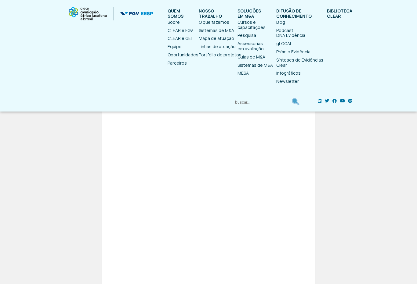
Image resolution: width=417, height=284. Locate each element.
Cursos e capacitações (252, 24)
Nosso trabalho (210, 14)
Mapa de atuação (216, 38)
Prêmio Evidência (293, 52)
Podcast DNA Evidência (290, 32)
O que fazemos (214, 22)
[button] (295, 102)
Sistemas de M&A (216, 30)
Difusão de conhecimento (294, 14)
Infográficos (288, 73)
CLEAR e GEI (180, 38)
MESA (243, 73)
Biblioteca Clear (339, 14)
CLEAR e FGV (180, 30)
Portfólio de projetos (220, 55)
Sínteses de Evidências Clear (299, 62)
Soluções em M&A (249, 14)
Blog (280, 22)
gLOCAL (284, 43)
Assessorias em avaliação (251, 46)
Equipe (175, 46)
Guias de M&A (251, 57)
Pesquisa (247, 35)
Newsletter (287, 81)
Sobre (174, 22)
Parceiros (177, 63)
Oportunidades (183, 55)
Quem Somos (175, 14)
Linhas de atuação (217, 46)
